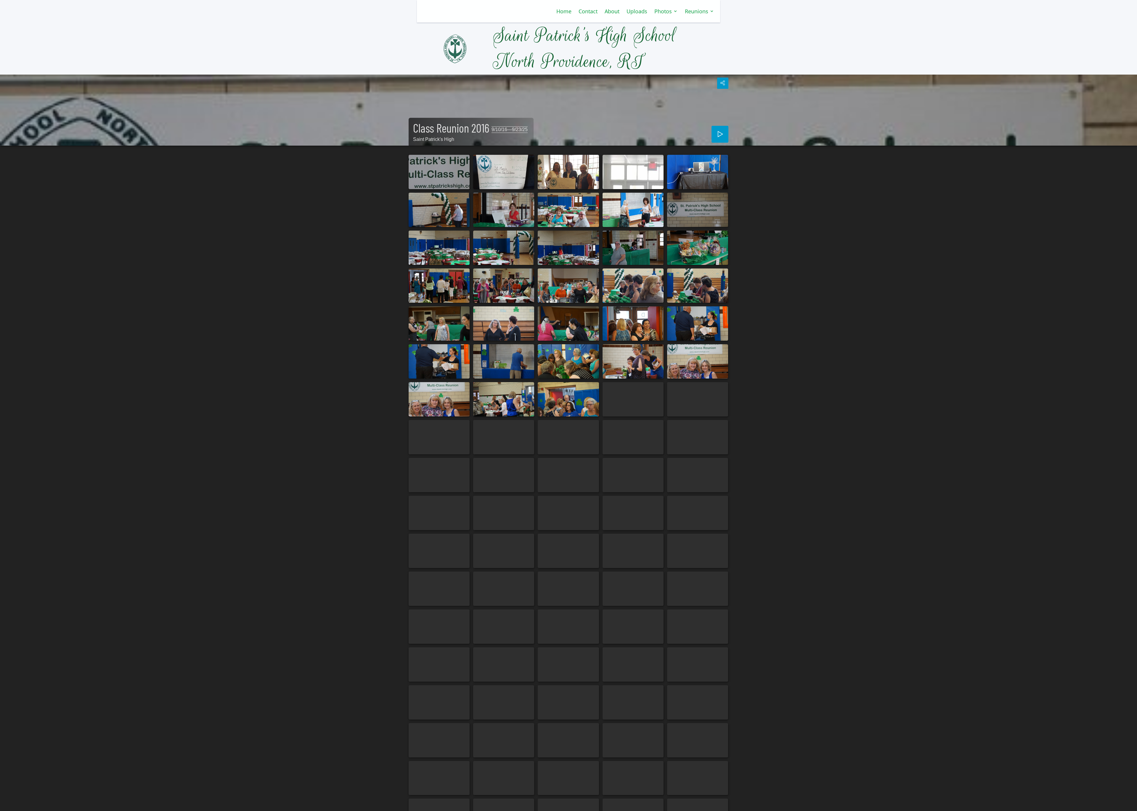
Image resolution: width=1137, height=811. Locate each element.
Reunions (696, 11)
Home (563, 11)
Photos (663, 11)
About (612, 11)
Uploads (637, 11)
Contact (588, 11)
